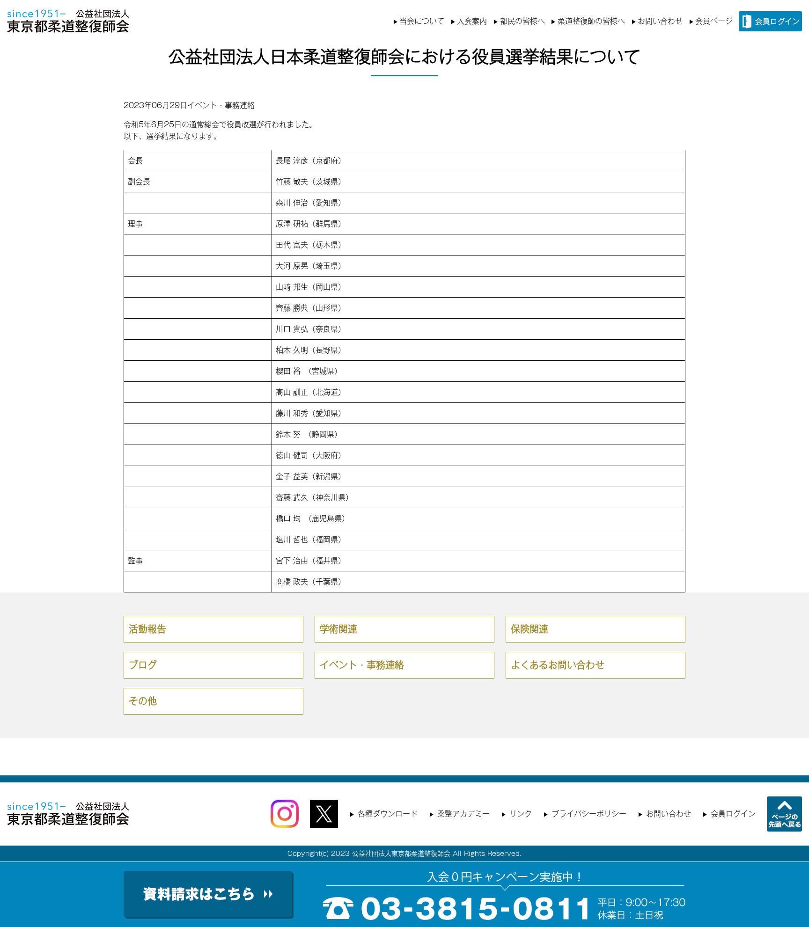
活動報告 (147, 629)
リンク (520, 814)
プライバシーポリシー (589, 814)
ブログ (143, 665)
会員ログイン (733, 814)
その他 (143, 701)
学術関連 (338, 629)
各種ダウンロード (388, 814)
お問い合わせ (660, 21)
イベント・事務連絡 (221, 105)
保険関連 (529, 629)
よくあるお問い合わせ (557, 665)
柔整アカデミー (463, 814)
